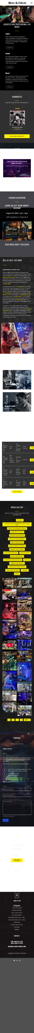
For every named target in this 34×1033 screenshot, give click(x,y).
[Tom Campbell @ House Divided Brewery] (24, 583)
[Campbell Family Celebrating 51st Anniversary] (24, 605)
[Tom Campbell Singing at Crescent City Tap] (24, 671)
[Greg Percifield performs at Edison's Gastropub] (24, 710)
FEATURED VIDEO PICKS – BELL (16, 917)
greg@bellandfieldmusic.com (15, 779)
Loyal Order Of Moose (17, 546)
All (13, 520)
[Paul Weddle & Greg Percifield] (9, 609)
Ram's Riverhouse (17, 556)
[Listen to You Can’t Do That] (17, 116)
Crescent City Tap (17, 532)
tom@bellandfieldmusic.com (15, 778)
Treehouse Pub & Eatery (17, 566)
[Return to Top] (17, 894)
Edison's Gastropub (17, 535)
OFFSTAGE (17, 927)
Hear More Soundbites (17, 136)
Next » (27, 720)
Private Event (25, 553)
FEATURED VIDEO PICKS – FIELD (16, 920)
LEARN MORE (9, 47)
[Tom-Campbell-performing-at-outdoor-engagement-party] (9, 707)
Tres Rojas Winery (12, 570)
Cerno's (19, 520)
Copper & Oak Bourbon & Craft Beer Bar (17, 524)
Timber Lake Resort (17, 563)
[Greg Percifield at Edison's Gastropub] (9, 696)
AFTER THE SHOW (17, 908)
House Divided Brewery (17, 539)
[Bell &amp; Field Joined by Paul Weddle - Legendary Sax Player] (24, 635)
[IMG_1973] (9, 594)
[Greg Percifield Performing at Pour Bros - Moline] (9, 680)
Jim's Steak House (17, 542)
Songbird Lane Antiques (12, 560)
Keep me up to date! (17, 860)
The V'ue (27, 560)
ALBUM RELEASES (17, 910)
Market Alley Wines (17, 549)
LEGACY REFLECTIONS (17, 924)
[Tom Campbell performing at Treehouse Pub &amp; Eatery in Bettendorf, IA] (24, 621)
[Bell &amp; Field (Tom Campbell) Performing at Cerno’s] (9, 629)
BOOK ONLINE (17, 17)
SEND (5, 820)
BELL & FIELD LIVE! (17, 912)
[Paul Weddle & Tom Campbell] (24, 594)
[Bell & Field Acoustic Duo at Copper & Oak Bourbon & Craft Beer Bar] (24, 656)
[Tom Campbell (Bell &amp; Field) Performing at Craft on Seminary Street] (24, 699)
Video (17, 573)
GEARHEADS (17, 922)
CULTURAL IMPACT (17, 915)
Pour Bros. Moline (10, 553)
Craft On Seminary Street (17, 528)
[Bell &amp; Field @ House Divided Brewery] (24, 687)
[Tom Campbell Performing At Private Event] (24, 645)
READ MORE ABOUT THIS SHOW (17, 244)
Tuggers (25, 570)
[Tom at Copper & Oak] (9, 661)
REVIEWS (17, 929)
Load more (17, 491)
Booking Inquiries (14, 764)
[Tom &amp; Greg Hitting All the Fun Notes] (9, 583)
